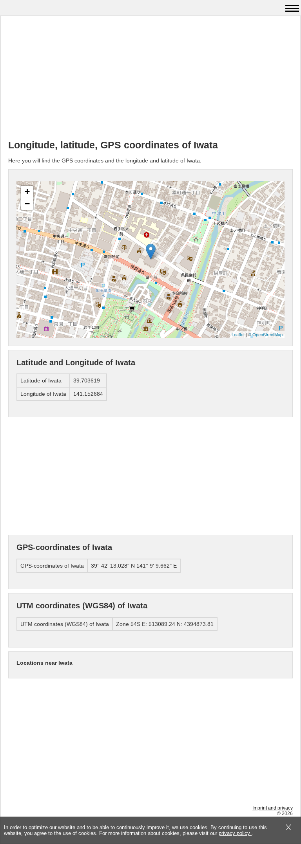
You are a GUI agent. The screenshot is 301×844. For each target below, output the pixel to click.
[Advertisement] (150, 78)
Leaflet (238, 334)
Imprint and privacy (272, 808)
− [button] (27, 204)
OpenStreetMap (267, 334)
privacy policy (235, 833)
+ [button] (27, 192)
